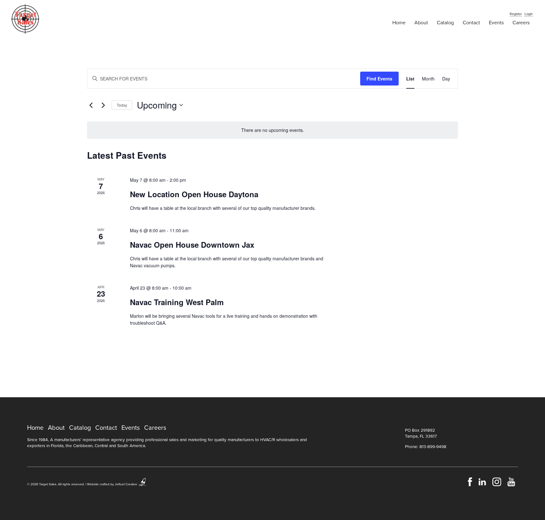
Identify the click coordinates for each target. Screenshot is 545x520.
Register (516, 14)
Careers (521, 23)
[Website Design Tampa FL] (142, 484)
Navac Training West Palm (177, 302)
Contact (471, 23)
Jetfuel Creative (126, 484)
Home (399, 23)
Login (528, 14)
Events (496, 23)
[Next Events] (103, 105)
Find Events (379, 78)
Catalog (445, 23)
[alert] (272, 130)
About (421, 23)
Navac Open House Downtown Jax (192, 244)
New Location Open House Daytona (194, 194)
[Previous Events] (91, 105)
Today (122, 105)
